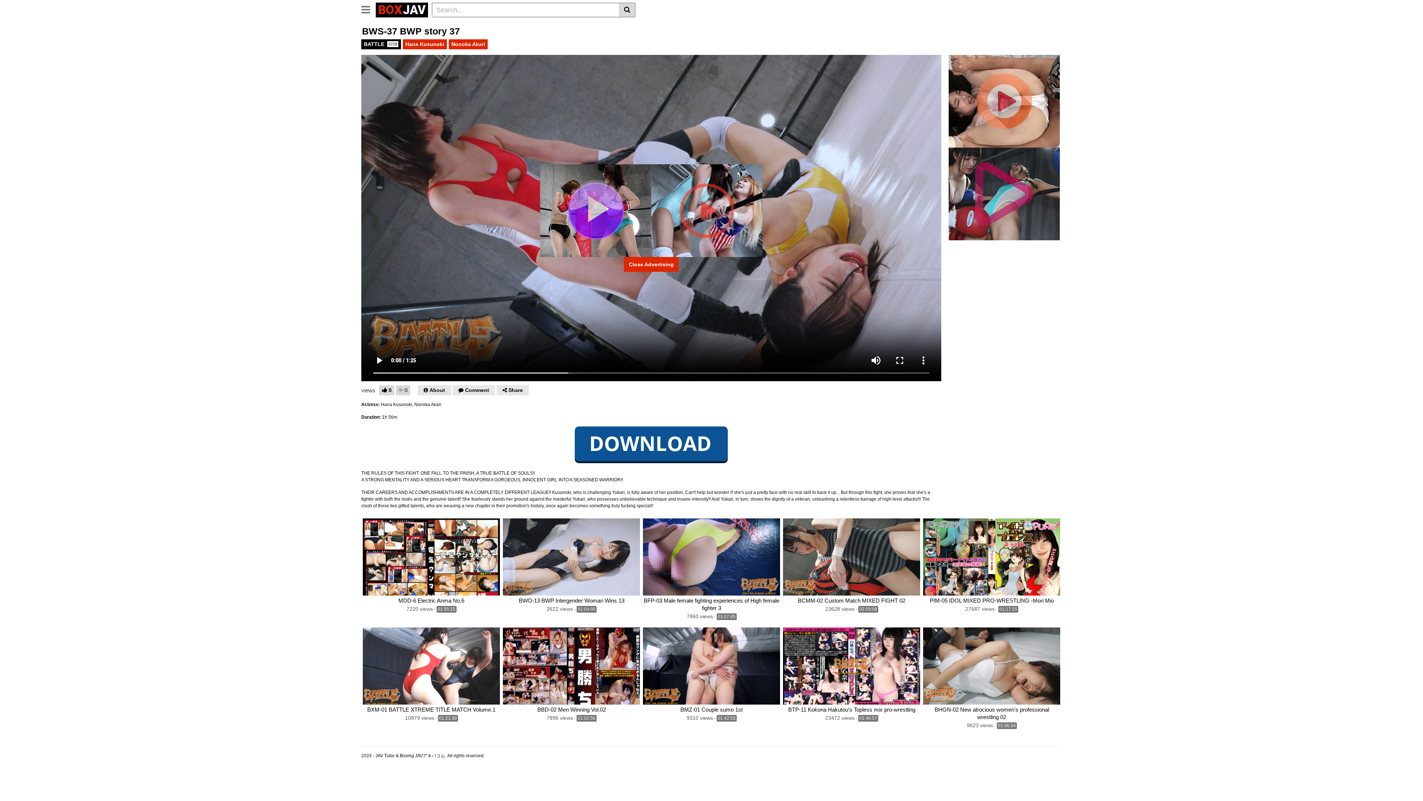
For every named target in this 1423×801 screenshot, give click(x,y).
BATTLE (380, 44)
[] (627, 10)
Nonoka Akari (468, 44)
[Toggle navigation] (368, 9)
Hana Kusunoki (424, 44)
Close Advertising (651, 264)
